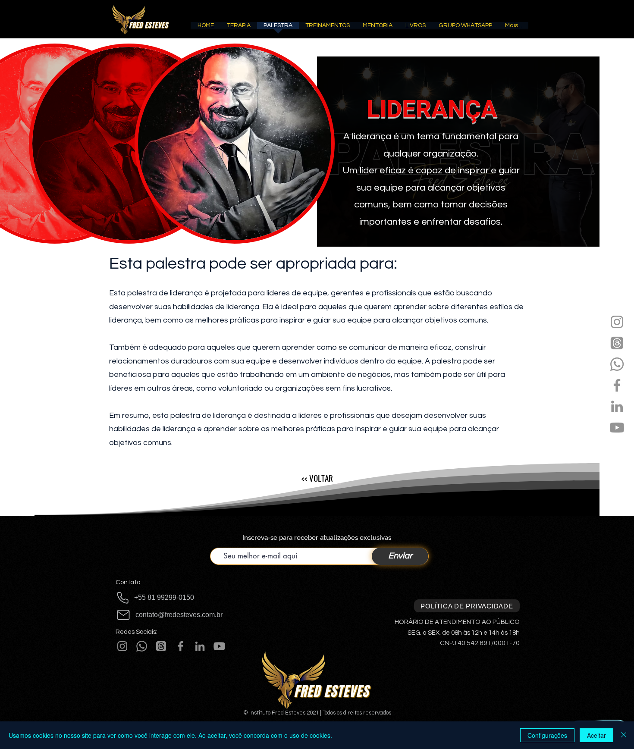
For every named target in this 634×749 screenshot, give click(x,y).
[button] (238, 28)
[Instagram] (617, 321)
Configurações (547, 735)
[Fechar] (623, 735)
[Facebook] (617, 385)
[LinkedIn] (617, 406)
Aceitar (596, 735)
